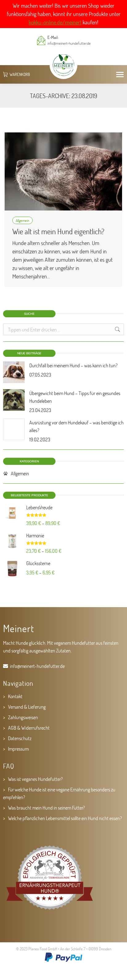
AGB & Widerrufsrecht (29, 727)
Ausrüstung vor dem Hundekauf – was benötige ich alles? (76, 426)
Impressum (18, 748)
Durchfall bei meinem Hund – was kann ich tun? (73, 365)
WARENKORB (20, 74)
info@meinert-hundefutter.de (69, 43)
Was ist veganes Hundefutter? (35, 779)
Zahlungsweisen (23, 717)
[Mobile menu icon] (120, 74)
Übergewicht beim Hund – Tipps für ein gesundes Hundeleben (74, 397)
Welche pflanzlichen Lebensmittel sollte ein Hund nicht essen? (65, 818)
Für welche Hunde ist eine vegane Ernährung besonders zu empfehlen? (59, 793)
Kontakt (15, 696)
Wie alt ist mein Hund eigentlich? (58, 231)
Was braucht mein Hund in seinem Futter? (46, 807)
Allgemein (22, 220)
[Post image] (14, 372)
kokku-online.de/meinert (55, 22)
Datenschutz (19, 738)
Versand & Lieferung (27, 706)
